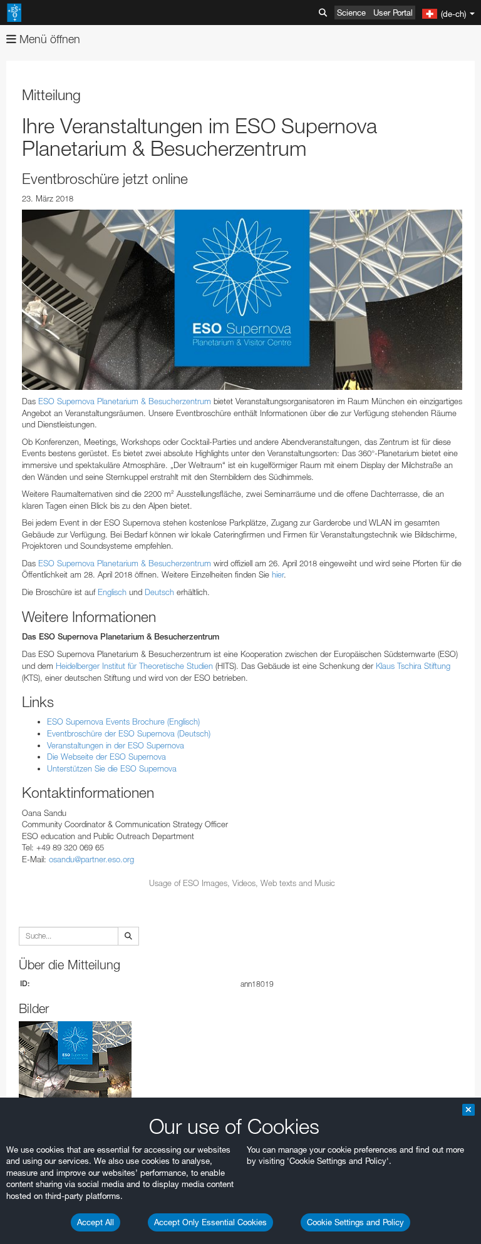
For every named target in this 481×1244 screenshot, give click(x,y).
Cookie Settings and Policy (355, 1222)
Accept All (95, 1222)
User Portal (393, 13)
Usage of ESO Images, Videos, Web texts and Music (242, 883)
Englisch (113, 592)
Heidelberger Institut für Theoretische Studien (134, 666)
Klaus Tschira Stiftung (413, 666)
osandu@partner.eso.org (91, 859)
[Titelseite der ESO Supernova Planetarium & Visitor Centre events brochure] (242, 300)
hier (278, 574)
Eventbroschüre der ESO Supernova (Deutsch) (128, 733)
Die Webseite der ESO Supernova (106, 757)
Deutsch (161, 592)
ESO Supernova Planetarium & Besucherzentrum (124, 401)
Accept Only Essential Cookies (210, 1222)
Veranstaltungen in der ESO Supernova (115, 745)
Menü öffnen (48, 39)
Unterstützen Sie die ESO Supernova (112, 768)
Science (351, 13)
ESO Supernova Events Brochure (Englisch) (123, 721)
